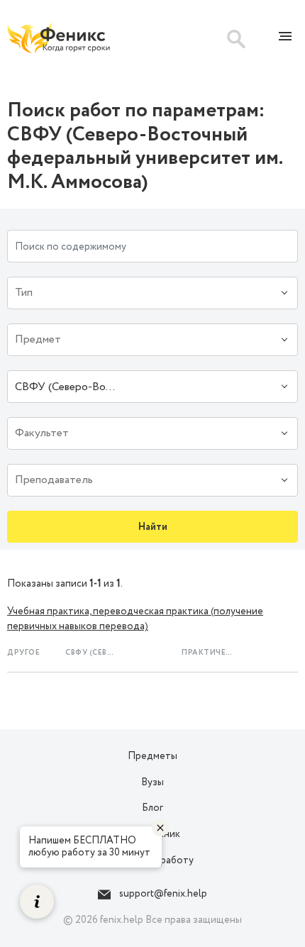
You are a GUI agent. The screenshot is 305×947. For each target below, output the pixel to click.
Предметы (152, 756)
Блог (152, 808)
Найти (152, 527)
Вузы (152, 782)
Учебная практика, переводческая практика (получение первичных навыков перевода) (135, 618)
